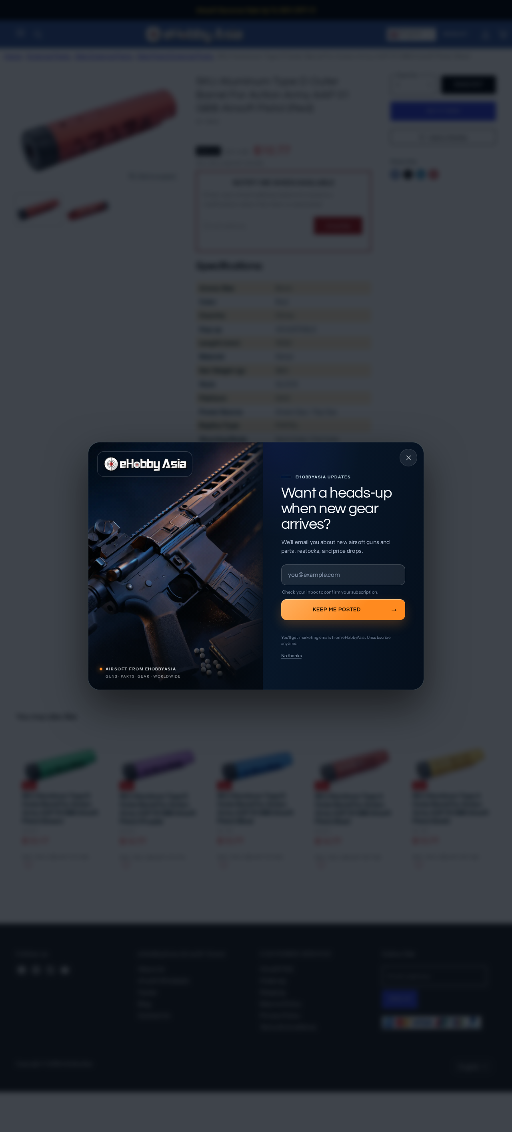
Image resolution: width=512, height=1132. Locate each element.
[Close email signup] (408, 457)
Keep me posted (337, 609)
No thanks (291, 655)
